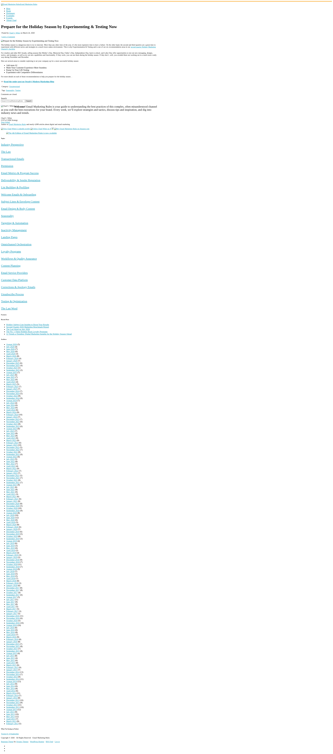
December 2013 (12, 700)
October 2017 (12, 592)
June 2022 (10, 461)
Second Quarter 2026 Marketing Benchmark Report (27, 327)
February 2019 (12, 555)
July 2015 (10, 656)
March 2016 (11, 637)
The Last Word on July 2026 (18, 329)
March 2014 (11, 693)
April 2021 (10, 494)
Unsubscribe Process (12, 294)
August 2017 (11, 597)
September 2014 (13, 679)
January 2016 (11, 642)
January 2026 (11, 361)
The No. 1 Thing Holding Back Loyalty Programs (26, 332)
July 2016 (10, 628)
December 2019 (12, 532)
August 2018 (11, 569)
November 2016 (13, 618)
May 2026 (10, 351)
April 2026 (10, 354)
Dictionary (10, 13)
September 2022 (13, 454)
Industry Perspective (12, 144)
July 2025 (10, 375)
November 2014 (13, 674)
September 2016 (13, 623)
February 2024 (12, 415)
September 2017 (13, 595)
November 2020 (13, 506)
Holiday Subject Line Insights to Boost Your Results (27, 325)
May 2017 (10, 604)
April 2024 (10, 410)
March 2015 (11, 665)
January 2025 (11, 389)
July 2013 (10, 712)
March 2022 (11, 468)
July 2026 (10, 347)
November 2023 (13, 422)
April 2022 (10, 466)
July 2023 (10, 431)
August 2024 (11, 400)
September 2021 (13, 482)
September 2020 (13, 511)
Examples (10, 16)
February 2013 (12, 724)
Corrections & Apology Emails (18, 287)
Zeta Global (5, 122)
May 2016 (10, 632)
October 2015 (12, 649)
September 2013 (13, 707)
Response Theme (7, 742)
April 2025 (10, 382)
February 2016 (12, 639)
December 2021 (12, 475)
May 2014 (10, 688)
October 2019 (12, 536)
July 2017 (10, 599)
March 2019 (11, 553)
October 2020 (12, 508)
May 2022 (10, 464)
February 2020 (12, 527)
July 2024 (10, 403)
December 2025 (12, 363)
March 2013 (11, 721)
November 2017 (13, 590)
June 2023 (10, 433)
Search (4, 98)
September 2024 (13, 398)
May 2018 (10, 576)
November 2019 (13, 534)
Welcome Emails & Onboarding (18, 194)
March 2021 (11, 496)
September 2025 (13, 370)
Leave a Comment (8, 37)
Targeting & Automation (14, 222)
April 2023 (10, 438)
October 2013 (12, 705)
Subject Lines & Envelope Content (20, 201)
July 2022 (10, 459)
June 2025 (10, 377)
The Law (6, 151)
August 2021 (11, 485)
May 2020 (10, 520)
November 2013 (13, 702)
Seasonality (10, 90)
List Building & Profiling (15, 187)
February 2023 (12, 443)
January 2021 (11, 501)
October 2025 (12, 368)
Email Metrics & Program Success (20, 173)
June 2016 (10, 630)
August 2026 (11, 344)
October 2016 (12, 621)
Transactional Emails (12, 158)
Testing (18, 90)
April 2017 (10, 606)
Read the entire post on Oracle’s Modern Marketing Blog (29, 81)
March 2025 (11, 384)
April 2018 (10, 578)
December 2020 (12, 503)
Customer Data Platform (14, 279)
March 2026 (11, 356)
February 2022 (12, 471)
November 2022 (13, 450)
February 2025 (12, 386)
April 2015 (10, 663)
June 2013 (10, 714)
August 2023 (11, 429)
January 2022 (11, 473)
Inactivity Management (14, 230)
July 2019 (10, 543)
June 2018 (10, 574)
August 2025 (11, 372)
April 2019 (10, 550)
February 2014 (12, 695)
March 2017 (11, 609)
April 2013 (10, 719)
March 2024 (11, 412)
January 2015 (11, 670)
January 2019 (11, 557)
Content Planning (11, 265)
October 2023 (12, 424)
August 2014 (11, 681)
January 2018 (11, 585)
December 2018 (12, 560)
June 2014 (10, 686)
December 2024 (12, 391)
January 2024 (11, 417)
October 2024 (12, 396)
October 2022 (12, 452)
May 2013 (10, 717)
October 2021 (12, 480)
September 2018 (13, 567)
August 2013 (11, 709)
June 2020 (10, 518)
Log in (57, 742)
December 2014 (12, 672)
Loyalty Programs (11, 251)
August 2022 (11, 457)
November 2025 (13, 365)
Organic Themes (22, 742)
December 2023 (12, 419)
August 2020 (11, 513)
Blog (8, 9)
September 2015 (13, 651)
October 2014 (12, 677)
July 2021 (10, 487)
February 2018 (12, 583)
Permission (7, 165)
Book (8, 11)
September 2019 (13, 539)
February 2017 (12, 611)
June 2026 (10, 349)
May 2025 (10, 379)
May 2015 (10, 660)
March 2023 (11, 440)
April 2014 (10, 691)
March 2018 (11, 581)
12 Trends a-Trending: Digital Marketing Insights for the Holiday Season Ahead (39, 334)
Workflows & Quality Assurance (19, 258)
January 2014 (11, 698)
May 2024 (10, 408)
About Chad (11, 20)
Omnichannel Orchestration (16, 244)
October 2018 (12, 564)
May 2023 (10, 436)
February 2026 (12, 358)
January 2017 (11, 614)
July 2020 (10, 515)
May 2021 (10, 492)
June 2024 (10, 405)
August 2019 (11, 541)
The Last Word (9, 308)
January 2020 (11, 529)
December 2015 (12, 644)
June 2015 (10, 658)
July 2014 (10, 684)
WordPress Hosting (37, 742)
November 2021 (13, 478)
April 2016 (10, 635)
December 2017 (12, 588)
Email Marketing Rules (28, 4)
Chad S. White (14, 33)
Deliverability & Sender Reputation (20, 180)
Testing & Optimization (14, 301)
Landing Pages (9, 237)
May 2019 (10, 548)
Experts (9, 18)
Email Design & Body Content (18, 208)
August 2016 (11, 625)
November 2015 (13, 646)
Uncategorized (14, 87)
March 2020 (11, 525)
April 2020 (10, 522)
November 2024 (13, 393)
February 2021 (12, 499)
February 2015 (12, 667)
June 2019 (10, 546)
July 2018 (10, 571)
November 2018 (13, 562)
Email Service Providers (14, 272)
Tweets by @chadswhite (10, 734)
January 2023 (11, 445)
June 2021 (10, 489)
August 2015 (11, 653)
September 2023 (13, 426)
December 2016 (12, 616)
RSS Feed (49, 742)
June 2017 (10, 602)
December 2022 (12, 447)
